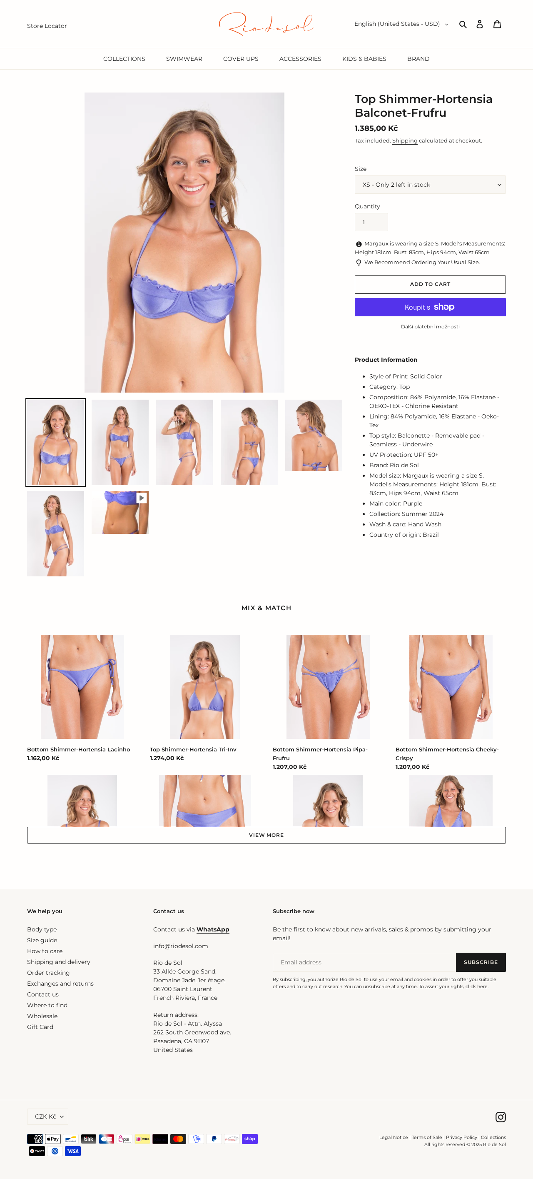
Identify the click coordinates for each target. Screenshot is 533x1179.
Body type (42, 929)
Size (360, 169)
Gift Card (40, 1027)
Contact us (43, 994)
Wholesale (42, 1016)
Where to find (47, 1005)
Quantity (367, 206)
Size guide (42, 940)
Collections (493, 1137)
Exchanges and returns (60, 983)
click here (477, 986)
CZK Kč (45, 1116)
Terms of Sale (427, 1137)
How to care (44, 951)
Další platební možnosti (430, 326)
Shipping (405, 140)
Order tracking (48, 972)
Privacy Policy (462, 1137)
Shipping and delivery (58, 962)
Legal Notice (393, 1137)
